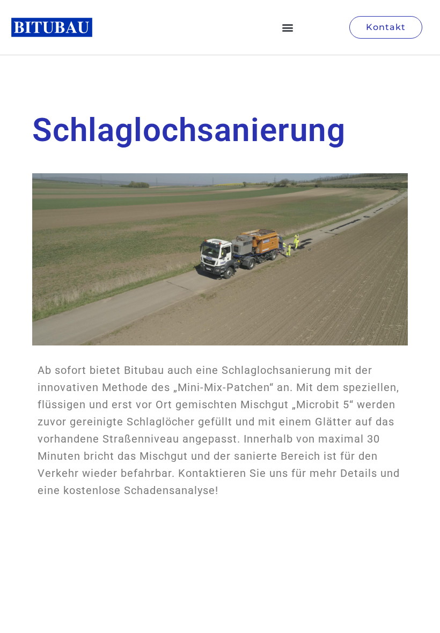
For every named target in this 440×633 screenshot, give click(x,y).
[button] (287, 27)
